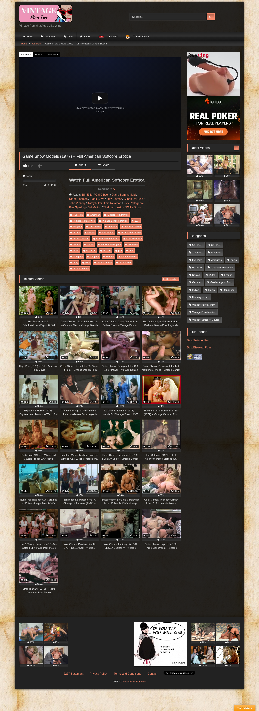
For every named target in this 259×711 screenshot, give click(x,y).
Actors (86, 36)
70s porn (77, 226)
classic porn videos (131, 232)
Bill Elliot (87, 194)
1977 (137, 220)
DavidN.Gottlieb (134, 238)
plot (120, 250)
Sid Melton (94, 207)
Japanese (229, 289)
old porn (107, 250)
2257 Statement (73, 673)
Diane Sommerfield (124, 194)
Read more (105, 189)
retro (131, 250)
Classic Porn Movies (118, 214)
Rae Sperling (77, 207)
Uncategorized (200, 297)
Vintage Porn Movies (84, 220)
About (82, 165)
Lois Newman (112, 203)
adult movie (95, 226)
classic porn (108, 232)
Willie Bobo (133, 207)
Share (105, 165)
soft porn (94, 256)
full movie (133, 244)
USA (87, 262)
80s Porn (216, 252)
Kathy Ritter (94, 203)
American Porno (132, 226)
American (95, 214)
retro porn (78, 256)
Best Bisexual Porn (199, 347)
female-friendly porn (111, 244)
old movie (91, 250)
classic (91, 232)
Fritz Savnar (114, 198)
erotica (90, 244)
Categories (50, 36)
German (196, 282)
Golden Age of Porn (221, 282)
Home (29, 36)
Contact (152, 673)
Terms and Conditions (127, 673)
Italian (211, 289)
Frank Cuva (97, 198)
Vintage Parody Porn (203, 304)
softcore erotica (129, 256)
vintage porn (125, 262)
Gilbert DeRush (133, 198)
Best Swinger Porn (198, 340)
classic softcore (81, 238)
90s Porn (197, 259)
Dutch (212, 274)
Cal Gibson (102, 194)
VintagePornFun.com (134, 681)
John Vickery (77, 203)
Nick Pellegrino (133, 203)
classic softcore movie (107, 238)
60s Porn (216, 245)
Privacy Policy (98, 673)
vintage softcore (81, 268)
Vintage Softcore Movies (115, 220)
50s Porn (197, 245)
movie (76, 250)
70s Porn (36, 43)
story (75, 262)
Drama (76, 244)
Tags (70, 36)
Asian (234, 259)
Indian (195, 289)
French (228, 274)
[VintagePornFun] (45, 14)
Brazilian (197, 267)
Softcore (110, 256)
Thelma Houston (113, 207)
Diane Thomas (78, 198)
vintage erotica (104, 262)
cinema (76, 232)
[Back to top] (248, 700)
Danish (196, 274)
